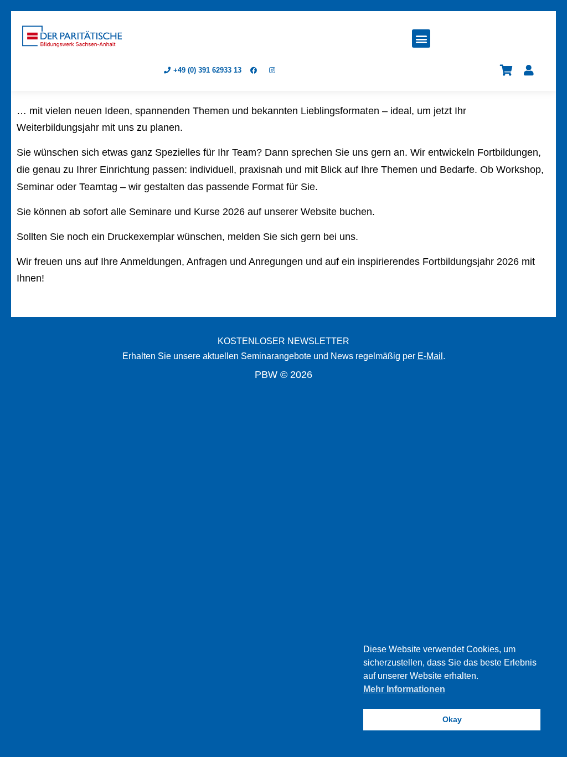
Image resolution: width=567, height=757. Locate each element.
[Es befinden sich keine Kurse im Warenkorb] (506, 70)
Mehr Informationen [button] (404, 689)
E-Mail (430, 356)
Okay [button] (452, 719)
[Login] (529, 70)
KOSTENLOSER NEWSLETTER (283, 341)
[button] (421, 38)
